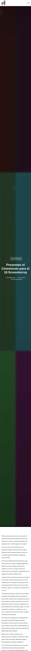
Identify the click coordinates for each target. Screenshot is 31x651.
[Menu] (27, 3)
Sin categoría (16, 258)
